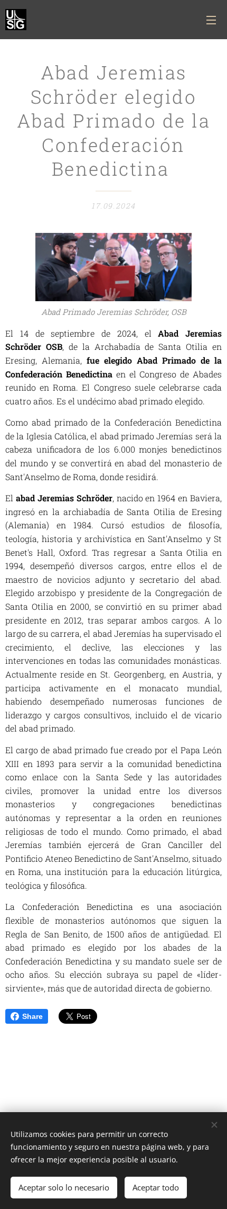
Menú (211, 19)
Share (32, 1016)
